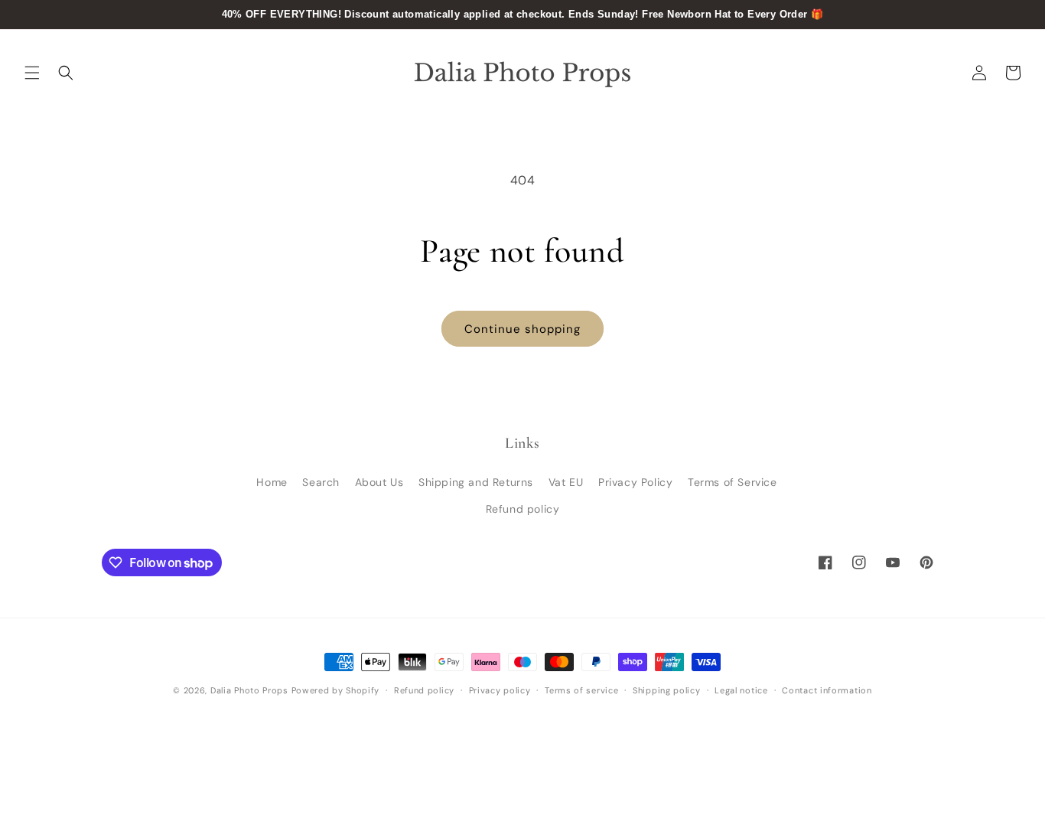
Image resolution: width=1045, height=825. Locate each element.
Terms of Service (732, 482)
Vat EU (566, 482)
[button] (32, 73)
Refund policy (523, 509)
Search (321, 482)
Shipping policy (667, 690)
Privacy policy (500, 690)
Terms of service (581, 690)
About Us (379, 482)
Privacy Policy (635, 482)
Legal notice (741, 690)
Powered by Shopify (335, 690)
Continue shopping (522, 329)
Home (271, 482)
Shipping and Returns (475, 482)
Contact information (826, 690)
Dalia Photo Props (249, 690)
